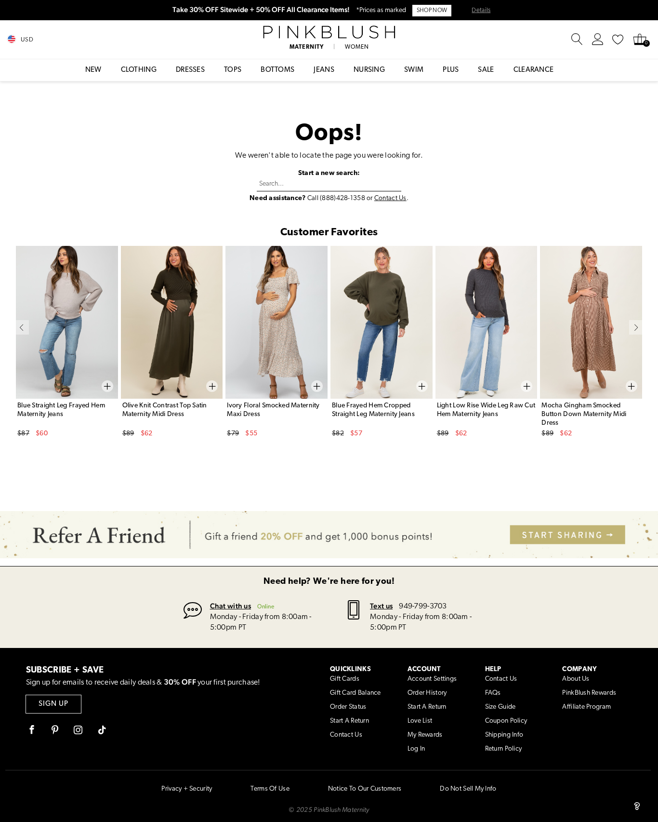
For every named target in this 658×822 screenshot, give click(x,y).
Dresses (190, 70)
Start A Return (349, 721)
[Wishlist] (618, 39)
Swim (413, 70)
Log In (416, 749)
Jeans (324, 70)
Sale (486, 70)
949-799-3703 (423, 606)
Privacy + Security (186, 789)
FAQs (493, 693)
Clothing (139, 70)
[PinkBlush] (329, 32)
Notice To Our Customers (364, 789)
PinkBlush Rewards (589, 693)
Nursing (369, 70)
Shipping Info (504, 735)
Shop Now (432, 10)
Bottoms (277, 70)
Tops (232, 70)
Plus (451, 70)
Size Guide (500, 707)
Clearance (533, 70)
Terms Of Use (269, 789)
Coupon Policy (506, 721)
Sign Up (53, 704)
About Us (575, 679)
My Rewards (425, 735)
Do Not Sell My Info (468, 789)
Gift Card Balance (355, 693)
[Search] (577, 39)
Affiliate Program (586, 707)
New (93, 70)
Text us (381, 606)
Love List (420, 721)
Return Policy (503, 749)
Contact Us (390, 198)
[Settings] (598, 39)
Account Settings (432, 679)
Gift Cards (344, 679)
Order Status (348, 707)
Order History (427, 693)
